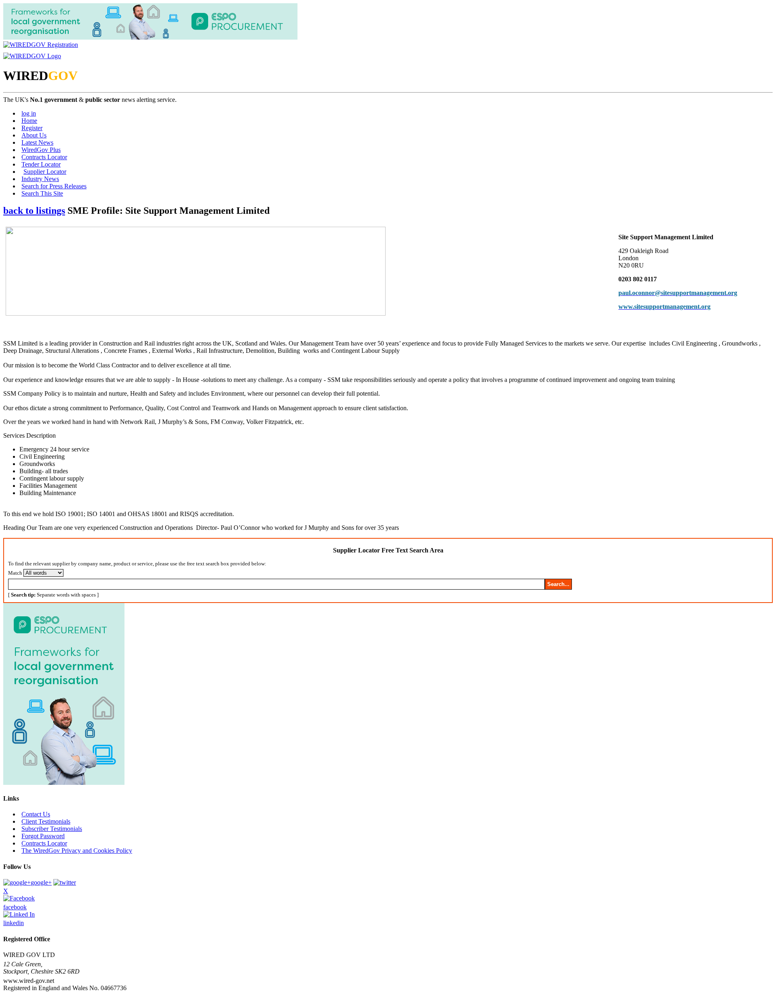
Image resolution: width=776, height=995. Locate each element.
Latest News (37, 142)
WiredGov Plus (41, 149)
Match (15, 573)
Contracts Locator (44, 157)
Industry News (40, 178)
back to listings (34, 210)
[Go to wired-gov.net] (32, 56)
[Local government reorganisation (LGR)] (63, 782)
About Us (33, 135)
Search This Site (42, 193)
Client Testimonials (45, 821)
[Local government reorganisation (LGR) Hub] (150, 37)
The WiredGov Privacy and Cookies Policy (76, 850)
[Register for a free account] (40, 44)
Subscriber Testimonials (51, 828)
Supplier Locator (44, 171)
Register (31, 127)
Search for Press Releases (53, 186)
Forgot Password (43, 836)
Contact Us (35, 814)
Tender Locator (41, 164)
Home (29, 120)
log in (28, 113)
